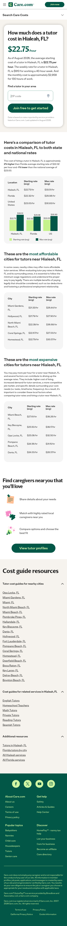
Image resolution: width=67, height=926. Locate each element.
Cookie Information (47, 914)
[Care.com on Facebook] (16, 784)
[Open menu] (5, 4)
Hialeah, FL (13, 190)
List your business (46, 839)
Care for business (46, 844)
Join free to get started (30, 108)
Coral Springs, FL (16, 333)
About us (9, 801)
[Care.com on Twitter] (28, 784)
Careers (9, 807)
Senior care (11, 856)
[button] (33, 15)
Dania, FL (12, 452)
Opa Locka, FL (15, 435)
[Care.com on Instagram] (51, 784)
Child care (10, 840)
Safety (40, 801)
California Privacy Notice (22, 914)
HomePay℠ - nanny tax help (48, 832)
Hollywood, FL (15, 316)
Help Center (43, 812)
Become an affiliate (47, 849)
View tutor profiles (33, 548)
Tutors (8, 851)
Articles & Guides (45, 807)
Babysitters (11, 830)
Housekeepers (12, 846)
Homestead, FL (15, 339)
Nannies (9, 835)
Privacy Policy (39, 910)
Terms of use (12, 812)
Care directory (44, 854)
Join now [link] (54, 4)
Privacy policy (12, 817)
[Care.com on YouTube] (39, 784)
